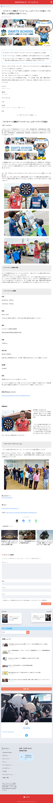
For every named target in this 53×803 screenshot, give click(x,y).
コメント (5, 562)
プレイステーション (9, 774)
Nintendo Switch (8, 752)
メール (3, 587)
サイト (3, 594)
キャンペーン (7, 758)
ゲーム (11, 526)
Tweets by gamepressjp (8, 731)
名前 (3, 581)
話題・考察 (7, 777)
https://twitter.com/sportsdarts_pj (10, 508)
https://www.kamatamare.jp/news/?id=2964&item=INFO (16, 395)
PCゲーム (6, 755)
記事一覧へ (26, 689)
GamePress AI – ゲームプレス (26, 2)
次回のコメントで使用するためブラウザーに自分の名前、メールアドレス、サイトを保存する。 (26, 600)
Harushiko (26, 728)
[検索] (27, 632)
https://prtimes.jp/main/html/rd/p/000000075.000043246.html (21, 512)
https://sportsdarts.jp (7, 497)
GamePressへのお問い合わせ (28, 757)
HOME (27, 797)
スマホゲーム (7, 768)
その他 (6, 771)
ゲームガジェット (8, 765)
